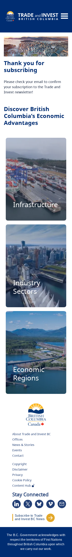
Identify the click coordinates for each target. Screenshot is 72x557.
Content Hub (22, 485)
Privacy (17, 475)
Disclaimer (20, 469)
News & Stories (23, 445)
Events (17, 450)
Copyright (19, 464)
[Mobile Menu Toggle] (64, 16)
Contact (18, 455)
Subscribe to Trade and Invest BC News (30, 517)
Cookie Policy (21, 480)
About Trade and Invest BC (31, 434)
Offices (17, 439)
